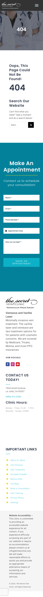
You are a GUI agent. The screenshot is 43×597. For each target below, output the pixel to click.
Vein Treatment (17, 470)
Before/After (16, 479)
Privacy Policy (17, 498)
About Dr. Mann (17, 460)
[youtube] (18, 364)
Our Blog (14, 484)
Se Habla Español (18, 474)
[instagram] (13, 364)
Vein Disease (16, 465)
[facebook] (8, 364)
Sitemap (14, 502)
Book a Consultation (20, 488)
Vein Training (16, 493)
